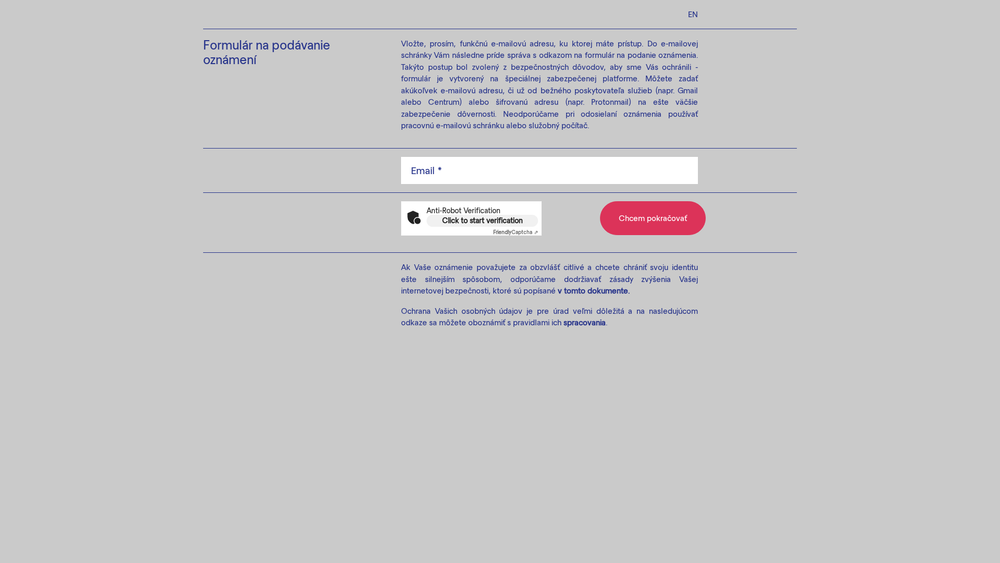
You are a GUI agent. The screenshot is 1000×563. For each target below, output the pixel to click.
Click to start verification (482, 220)
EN (693, 14)
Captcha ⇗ (515, 232)
